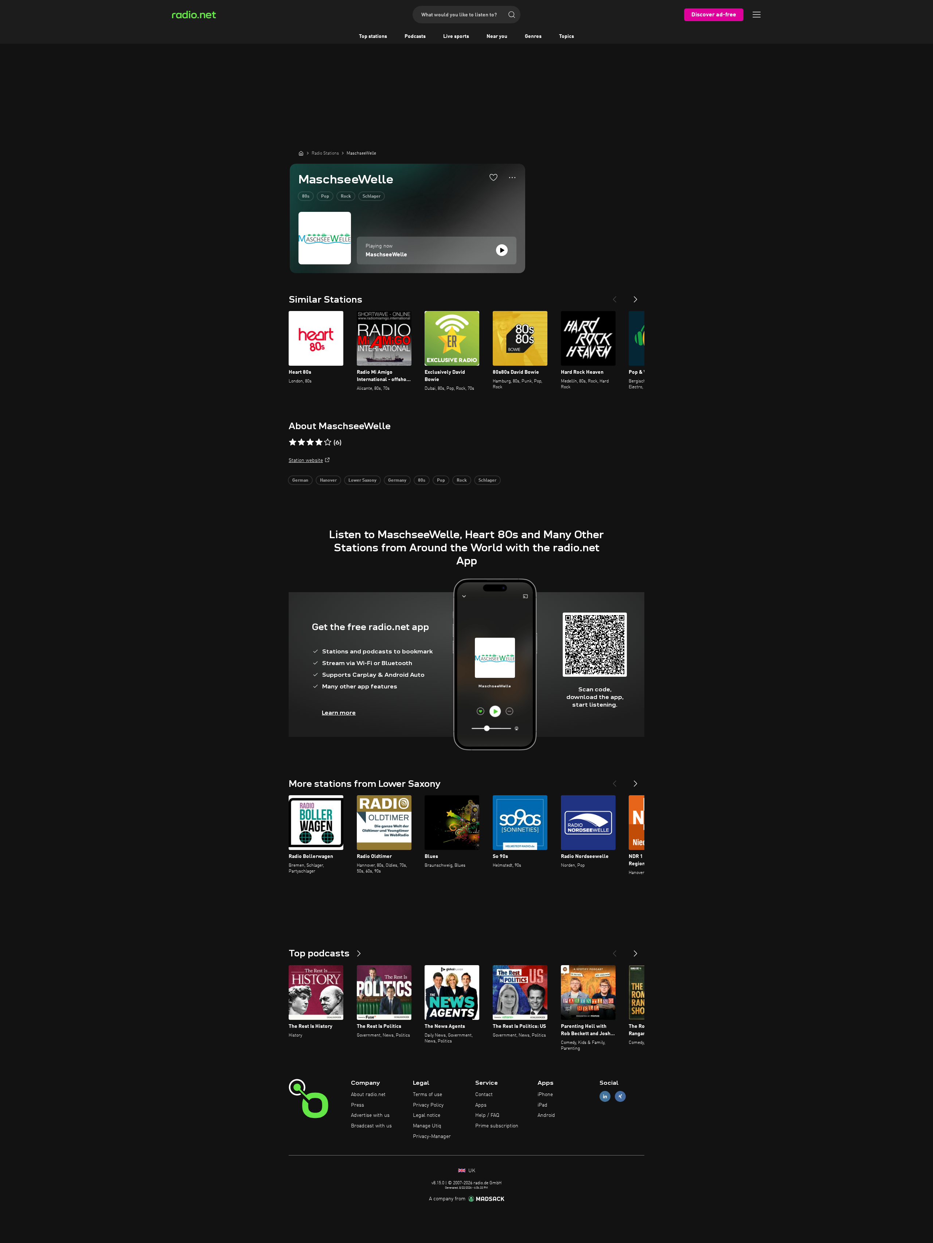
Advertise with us (370, 1115)
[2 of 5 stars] (301, 442)
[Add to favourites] (493, 177)
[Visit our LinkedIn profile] (605, 1096)
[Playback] (502, 250)
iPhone (545, 1094)
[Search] (511, 14)
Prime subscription (496, 1126)
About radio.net (368, 1094)
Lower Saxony (362, 480)
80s (305, 196)
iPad (542, 1105)
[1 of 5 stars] (292, 442)
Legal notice (426, 1115)
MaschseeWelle (386, 255)
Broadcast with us (371, 1126)
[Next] (635, 296)
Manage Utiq (427, 1126)
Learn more (339, 712)
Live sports (456, 36)
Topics (566, 36)
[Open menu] (756, 14)
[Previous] (614, 296)
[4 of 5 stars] (319, 442)
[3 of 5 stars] (310, 442)
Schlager (371, 196)
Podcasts (415, 36)
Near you (497, 36)
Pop (325, 196)
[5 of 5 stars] (327, 442)
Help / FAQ (487, 1115)
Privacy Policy (428, 1105)
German (300, 480)
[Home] (301, 153)
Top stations (373, 36)
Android (546, 1115)
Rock (346, 196)
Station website (306, 460)
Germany (397, 480)
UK (471, 1170)
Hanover (328, 480)
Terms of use (427, 1094)
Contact (484, 1094)
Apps (481, 1105)
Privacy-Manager (432, 1136)
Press (357, 1105)
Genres (533, 36)
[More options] (512, 177)
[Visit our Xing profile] (620, 1096)
